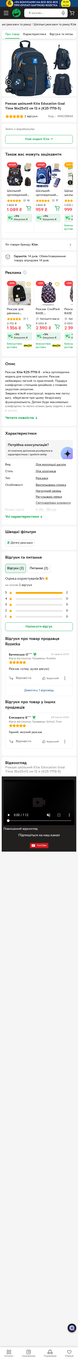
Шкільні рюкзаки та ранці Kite (55, 24)
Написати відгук (39, 626)
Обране (69, 1356)
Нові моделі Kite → (39, 139)
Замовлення (28, 1356)
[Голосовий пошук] (63, 13)
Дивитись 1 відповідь (39, 690)
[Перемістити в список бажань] (28, 165)
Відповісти (23, 678)
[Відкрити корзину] (72, 13)
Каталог (8, 1356)
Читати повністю (21, 418)
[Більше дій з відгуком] (64, 678)
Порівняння (50, 1356)
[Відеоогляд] (8, 83)
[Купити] (28, 208)
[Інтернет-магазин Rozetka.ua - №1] (16, 13)
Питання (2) (39, 568)
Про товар (12, 34)
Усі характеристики (24, 517)
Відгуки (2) (15, 568)
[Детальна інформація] (24, 272)
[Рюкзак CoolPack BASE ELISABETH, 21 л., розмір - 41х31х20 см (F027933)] (48, 293)
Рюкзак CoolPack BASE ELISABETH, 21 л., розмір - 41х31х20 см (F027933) (48, 312)
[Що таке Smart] (28, 345)
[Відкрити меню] (6, 13)
